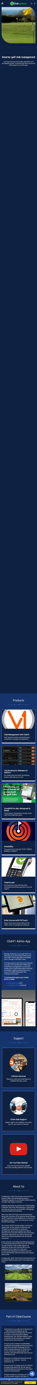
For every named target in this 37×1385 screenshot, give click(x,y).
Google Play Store (14, 985)
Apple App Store (13, 983)
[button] (2, 3)
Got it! (30, 1382)
